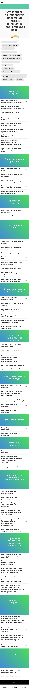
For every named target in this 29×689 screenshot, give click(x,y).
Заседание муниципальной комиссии (11, 58)
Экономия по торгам (8, 79)
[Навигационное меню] (2, 2)
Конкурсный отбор (7, 65)
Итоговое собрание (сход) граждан (11, 55)
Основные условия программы (10, 45)
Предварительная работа (9, 52)
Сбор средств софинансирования (11, 71)
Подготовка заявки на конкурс (10, 61)
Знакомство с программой (9, 42)
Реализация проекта (8, 68)
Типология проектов (8, 48)
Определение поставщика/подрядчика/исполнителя (12, 75)
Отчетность (19, 79)
